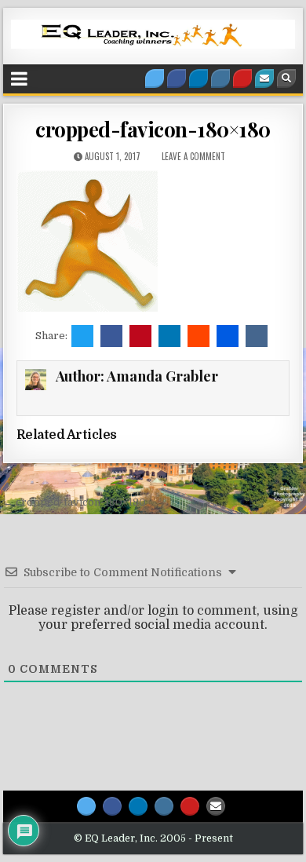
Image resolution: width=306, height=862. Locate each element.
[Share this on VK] (257, 336)
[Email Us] (264, 78)
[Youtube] (242, 78)
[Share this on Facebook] (111, 336)
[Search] (286, 78)
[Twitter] (154, 78)
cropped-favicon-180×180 (153, 129)
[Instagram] (220, 78)
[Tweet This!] (82, 336)
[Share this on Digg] (228, 336)
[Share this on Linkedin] (169, 336)
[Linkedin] (198, 78)
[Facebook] (176, 78)
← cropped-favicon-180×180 (74, 502)
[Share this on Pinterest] (140, 336)
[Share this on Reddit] (198, 336)
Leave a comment (193, 156)
